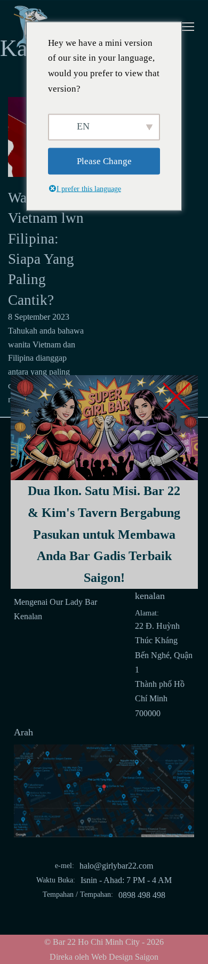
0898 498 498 (141, 895)
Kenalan (28, 616)
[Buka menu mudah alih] (183, 26)
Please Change (104, 161)
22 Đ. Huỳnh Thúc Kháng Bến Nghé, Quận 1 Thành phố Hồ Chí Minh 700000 (164, 669)
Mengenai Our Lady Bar (55, 601)
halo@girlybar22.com (116, 865)
